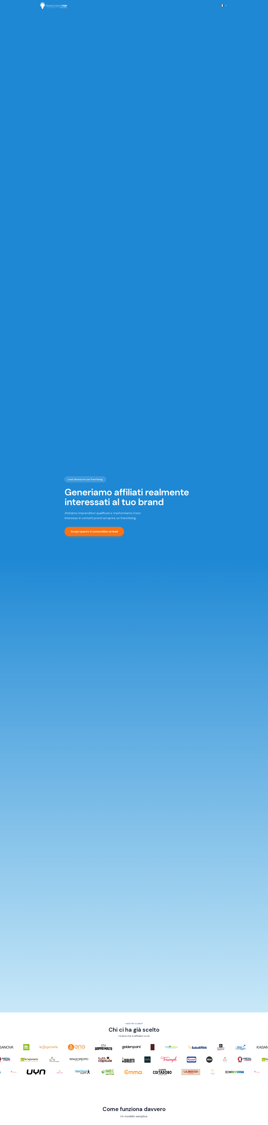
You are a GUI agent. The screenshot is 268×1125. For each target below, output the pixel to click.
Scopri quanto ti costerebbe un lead (94, 531)
